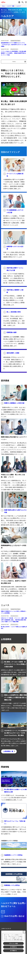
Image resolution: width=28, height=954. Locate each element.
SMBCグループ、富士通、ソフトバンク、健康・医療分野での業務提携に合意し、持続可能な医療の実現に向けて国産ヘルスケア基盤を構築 (14, 619)
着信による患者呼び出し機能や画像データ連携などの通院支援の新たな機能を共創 (15, 697)
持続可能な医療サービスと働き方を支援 (15, 269)
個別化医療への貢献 (13, 353)
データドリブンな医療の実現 (15, 175)
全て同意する (13, 950)
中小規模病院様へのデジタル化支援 (15, 211)
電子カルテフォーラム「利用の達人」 (14, 822)
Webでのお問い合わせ (14, 916)
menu (18, 61)
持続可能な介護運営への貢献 (15, 291)
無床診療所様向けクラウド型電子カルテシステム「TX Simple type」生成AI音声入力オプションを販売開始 (13, 44)
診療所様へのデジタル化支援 (15, 248)
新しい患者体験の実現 (14, 312)
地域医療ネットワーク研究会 (13, 855)
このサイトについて (6, 928)
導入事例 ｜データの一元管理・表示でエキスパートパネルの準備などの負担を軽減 (15, 664)
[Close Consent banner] (24, 932)
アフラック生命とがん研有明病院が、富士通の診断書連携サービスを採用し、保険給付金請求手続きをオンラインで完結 (13, 53)
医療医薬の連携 (11, 332)
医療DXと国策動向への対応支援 (14, 403)
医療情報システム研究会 (12, 885)
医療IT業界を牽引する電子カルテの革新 (15, 511)
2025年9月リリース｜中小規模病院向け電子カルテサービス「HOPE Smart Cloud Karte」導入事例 (15, 733)
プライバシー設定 (13, 943)
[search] (22, 2)
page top (24, 927)
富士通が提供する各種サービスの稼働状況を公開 (15, 791)
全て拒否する (13, 947)
